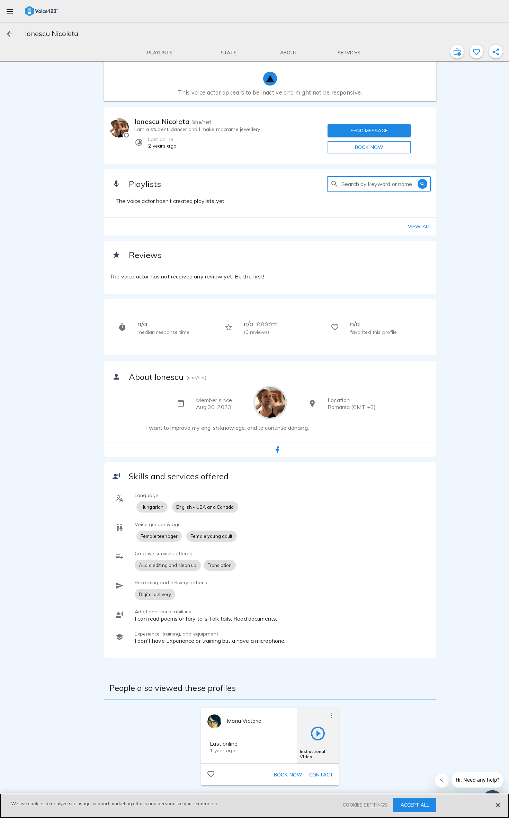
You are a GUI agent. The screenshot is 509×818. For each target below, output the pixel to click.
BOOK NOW (369, 147)
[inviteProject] (457, 52)
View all (419, 226)
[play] (318, 733)
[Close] (498, 805)
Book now (288, 775)
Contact (321, 775)
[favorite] (476, 52)
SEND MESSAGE (369, 130)
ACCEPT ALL (415, 805)
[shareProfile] (496, 52)
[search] (334, 184)
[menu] (10, 11)
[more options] (331, 715)
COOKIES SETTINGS (365, 805)
